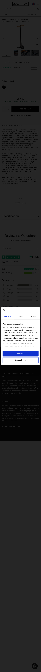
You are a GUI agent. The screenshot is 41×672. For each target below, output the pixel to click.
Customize (19, 360)
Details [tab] (20, 316)
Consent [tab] (7, 316)
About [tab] (33, 316)
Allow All (20, 354)
